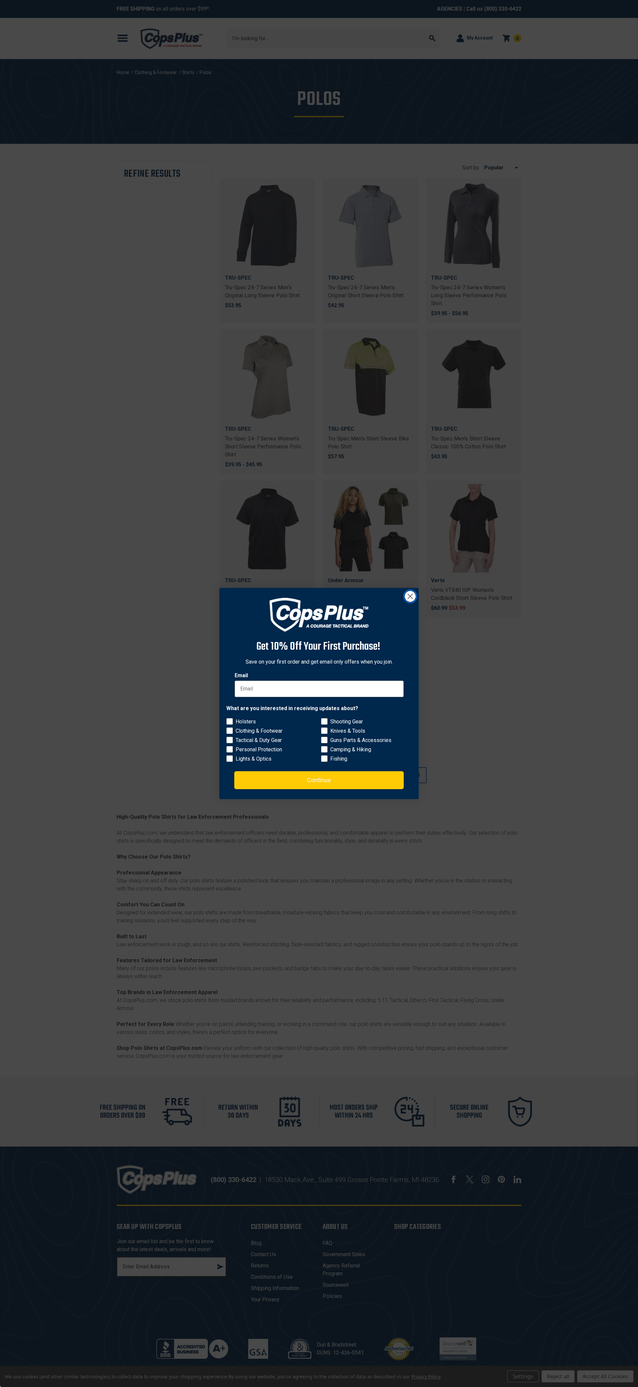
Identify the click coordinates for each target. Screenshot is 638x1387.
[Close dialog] (410, 596)
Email (241, 675)
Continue (319, 780)
